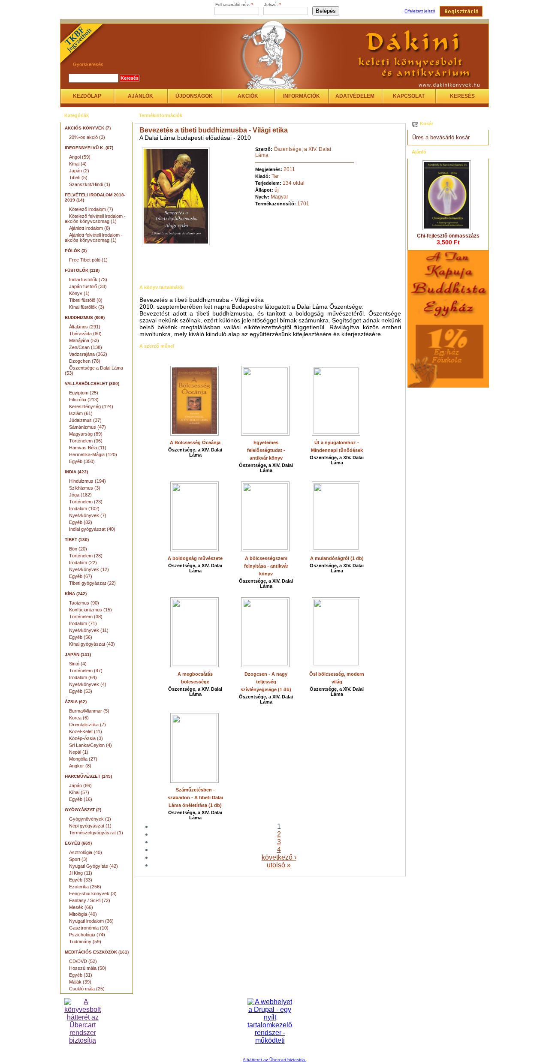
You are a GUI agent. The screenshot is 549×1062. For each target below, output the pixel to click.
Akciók (248, 96)
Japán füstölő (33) (88, 286)
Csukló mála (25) (87, 988)
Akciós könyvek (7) (88, 128)
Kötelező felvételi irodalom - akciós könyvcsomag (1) (95, 219)
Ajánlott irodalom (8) (89, 228)
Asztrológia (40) (85, 852)
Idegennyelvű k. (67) (89, 147)
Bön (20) (78, 548)
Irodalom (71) (83, 623)
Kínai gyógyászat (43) (92, 644)
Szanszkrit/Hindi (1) (89, 184)
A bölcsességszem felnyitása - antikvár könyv (266, 566)
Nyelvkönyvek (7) (87, 515)
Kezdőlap (87, 96)
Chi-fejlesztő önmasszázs (448, 236)
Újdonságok (194, 96)
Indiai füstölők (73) (88, 279)
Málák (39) (80, 981)
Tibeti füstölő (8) (86, 300)
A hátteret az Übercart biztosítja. (274, 1059)
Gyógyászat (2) (83, 809)
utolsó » (279, 865)
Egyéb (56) (80, 637)
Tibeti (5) (78, 177)
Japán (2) (79, 170)
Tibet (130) (77, 539)
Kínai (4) (78, 163)
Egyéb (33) (80, 879)
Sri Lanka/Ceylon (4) (90, 745)
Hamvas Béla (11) (87, 447)
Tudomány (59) (85, 941)
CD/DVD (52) (83, 961)
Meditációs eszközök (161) (97, 952)
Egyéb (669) (78, 843)
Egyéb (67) (80, 576)
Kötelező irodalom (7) (91, 209)
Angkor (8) (80, 765)
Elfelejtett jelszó (419, 11)
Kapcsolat (409, 96)
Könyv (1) (79, 293)
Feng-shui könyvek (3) (93, 893)
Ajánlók (140, 96)
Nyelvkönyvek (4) (87, 684)
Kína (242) (76, 593)
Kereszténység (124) (91, 406)
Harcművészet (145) (88, 776)
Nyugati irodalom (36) (91, 921)
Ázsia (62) (76, 701)
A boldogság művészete (195, 558)
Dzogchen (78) (84, 361)
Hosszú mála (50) (87, 968)
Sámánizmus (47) (87, 427)
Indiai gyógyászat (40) (92, 529)
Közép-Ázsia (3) (86, 738)
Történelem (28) (86, 555)
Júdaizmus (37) (85, 420)
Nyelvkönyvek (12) (89, 569)
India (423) (76, 471)
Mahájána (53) (84, 340)
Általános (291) (84, 326)
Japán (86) (80, 785)
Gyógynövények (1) (90, 818)
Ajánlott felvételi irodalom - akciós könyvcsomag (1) (94, 237)
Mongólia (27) (83, 758)
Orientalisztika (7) (87, 724)
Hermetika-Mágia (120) (93, 454)
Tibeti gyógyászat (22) (92, 583)
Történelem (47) (86, 670)
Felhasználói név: (234, 4)
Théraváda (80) (85, 333)
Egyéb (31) (80, 975)
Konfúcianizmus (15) (90, 609)
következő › (279, 857)
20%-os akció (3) (87, 137)
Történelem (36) (86, 440)
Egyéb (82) (80, 522)
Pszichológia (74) (87, 934)
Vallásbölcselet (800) (92, 383)
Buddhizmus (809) (85, 317)
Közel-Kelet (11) (85, 731)
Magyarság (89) (86, 433)
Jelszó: (272, 4)
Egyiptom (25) (83, 392)
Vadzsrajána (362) (88, 354)
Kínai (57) (79, 792)
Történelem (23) (86, 501)
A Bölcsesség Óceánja (195, 442)
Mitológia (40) (83, 914)
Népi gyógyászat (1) (90, 825)
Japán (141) (78, 654)
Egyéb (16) (80, 799)
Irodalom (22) (83, 562)
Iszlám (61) (81, 413)
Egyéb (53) (80, 691)
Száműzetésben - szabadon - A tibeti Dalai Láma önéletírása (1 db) (195, 797)
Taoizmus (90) (84, 602)
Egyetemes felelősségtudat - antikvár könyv (266, 450)
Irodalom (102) (84, 508)
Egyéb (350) (82, 461)
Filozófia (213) (84, 399)
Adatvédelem (354, 96)
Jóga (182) (80, 494)
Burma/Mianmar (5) (89, 710)
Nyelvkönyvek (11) (89, 630)
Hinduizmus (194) (87, 481)
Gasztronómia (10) (89, 927)
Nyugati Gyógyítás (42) (93, 866)
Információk (301, 96)
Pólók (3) (76, 250)
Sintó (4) (78, 663)
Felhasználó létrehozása (461, 11)
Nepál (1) (78, 752)
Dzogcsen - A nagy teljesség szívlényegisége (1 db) (266, 681)
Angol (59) (79, 156)
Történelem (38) (86, 616)
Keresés (462, 96)
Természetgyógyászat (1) (96, 832)
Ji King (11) (80, 872)
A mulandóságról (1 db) (337, 558)
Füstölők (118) (82, 270)
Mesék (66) (81, 907)
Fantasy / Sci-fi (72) (89, 900)
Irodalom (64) (83, 677)
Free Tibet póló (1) (88, 259)
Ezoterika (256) (85, 886)
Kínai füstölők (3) (86, 307)
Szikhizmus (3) (84, 487)
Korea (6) (79, 717)
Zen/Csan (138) (85, 347)
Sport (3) (78, 859)
